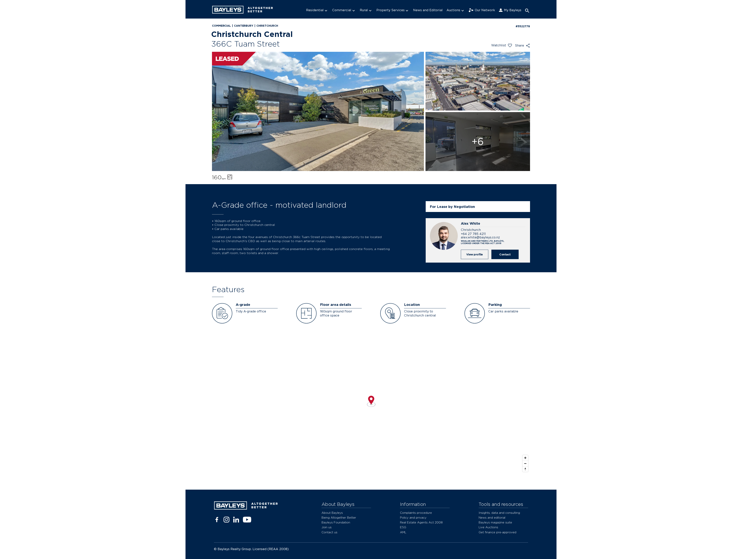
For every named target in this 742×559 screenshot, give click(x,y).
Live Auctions (488, 527)
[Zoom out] (525, 463)
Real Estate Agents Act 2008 (421, 522)
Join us (327, 527)
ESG (403, 527)
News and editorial (492, 517)
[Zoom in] (525, 458)
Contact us (329, 532)
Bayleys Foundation (336, 522)
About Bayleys (332, 513)
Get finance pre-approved (497, 532)
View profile (474, 254)
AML (403, 532)
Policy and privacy (413, 517)
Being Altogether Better (339, 517)
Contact (505, 254)
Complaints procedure (416, 513)
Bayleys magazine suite (495, 522)
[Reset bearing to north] (525, 469)
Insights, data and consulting (499, 513)
